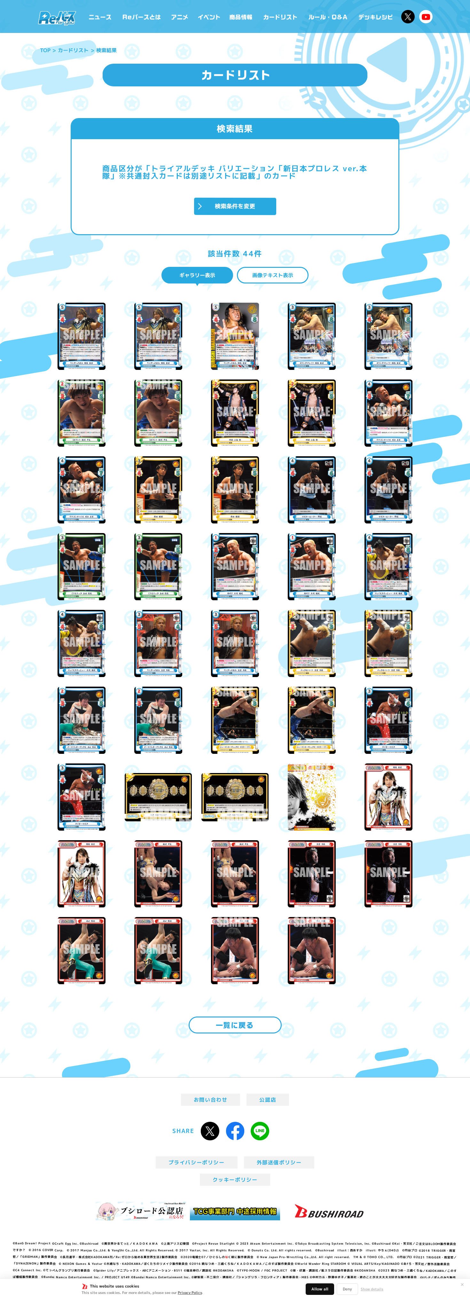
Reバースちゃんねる (426, 16)
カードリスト (281, 16)
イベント (209, 16)
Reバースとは (141, 16)
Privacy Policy (190, 1292)
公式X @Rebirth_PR (408, 16)
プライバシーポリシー (196, 1162)
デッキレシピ (375, 16)
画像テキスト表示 (272, 275)
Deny (347, 1289)
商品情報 (241, 16)
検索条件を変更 (235, 206)
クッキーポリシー (235, 1179)
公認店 (267, 1099)
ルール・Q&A (328, 16)
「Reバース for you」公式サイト (57, 18)
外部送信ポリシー (279, 1162)
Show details (372, 1289)
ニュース (100, 16)
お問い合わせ (211, 1099)
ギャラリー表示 (197, 275)
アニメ (180, 16)
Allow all (319, 1289)
